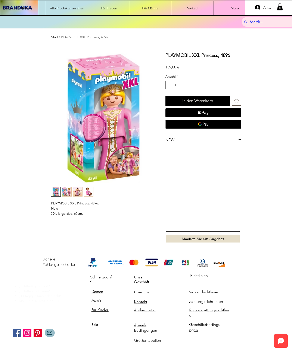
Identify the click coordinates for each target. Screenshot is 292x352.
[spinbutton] (175, 85)
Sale (94, 324)
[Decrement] (169, 85)
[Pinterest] (38, 333)
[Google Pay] (203, 124)
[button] (280, 6)
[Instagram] (27, 333)
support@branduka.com (31, 307)
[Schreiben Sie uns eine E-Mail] (50, 333)
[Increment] (181, 85)
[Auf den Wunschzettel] (236, 101)
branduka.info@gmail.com (33, 313)
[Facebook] (17, 333)
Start (54, 37)
